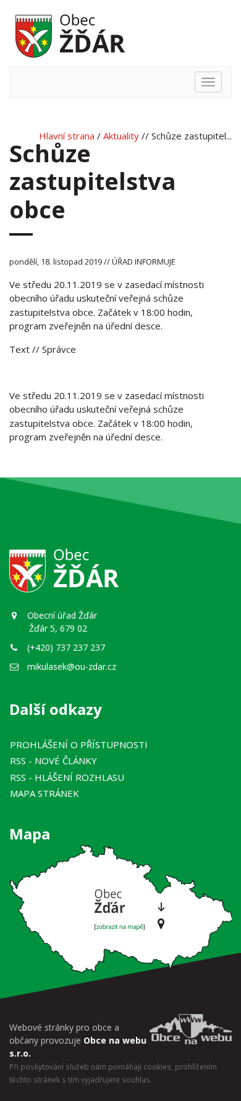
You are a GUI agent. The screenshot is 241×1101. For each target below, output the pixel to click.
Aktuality (121, 136)
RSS (53, 760)
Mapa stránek (44, 793)
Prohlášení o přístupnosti (79, 744)
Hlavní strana (67, 136)
